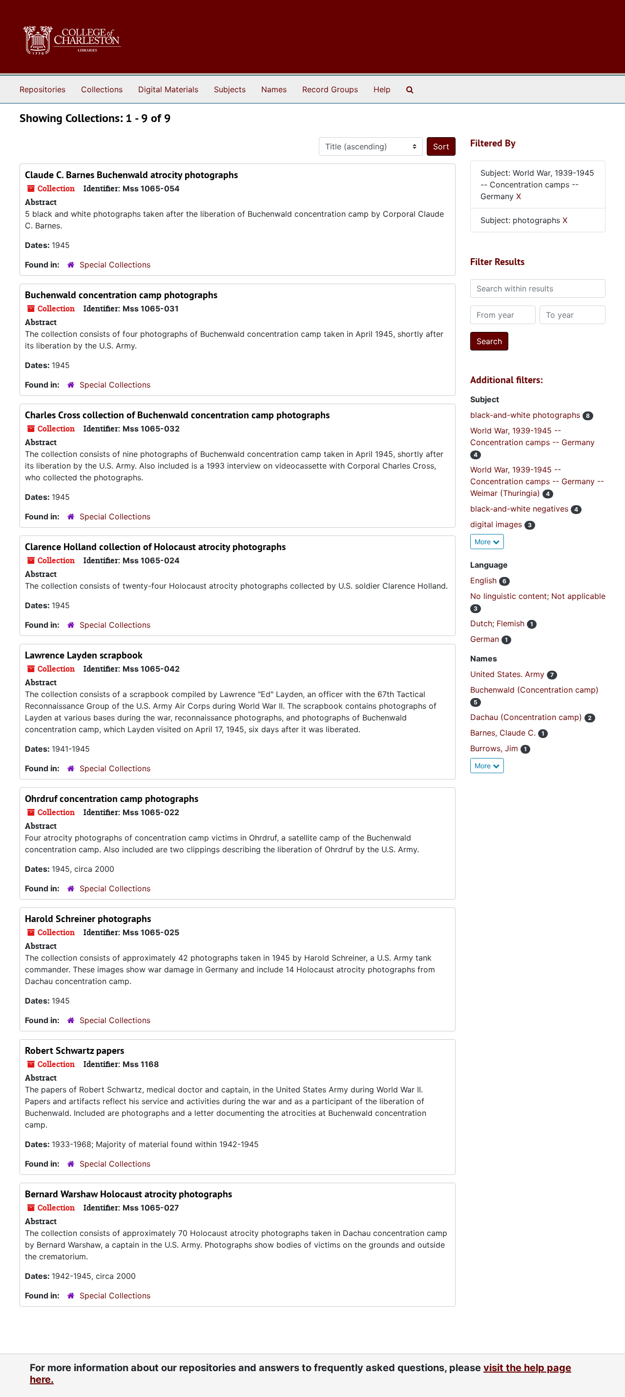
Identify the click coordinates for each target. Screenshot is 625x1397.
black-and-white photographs (526, 415)
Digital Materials (168, 89)
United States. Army (508, 674)
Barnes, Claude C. (504, 733)
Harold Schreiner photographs (88, 918)
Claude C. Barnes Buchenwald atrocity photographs (131, 174)
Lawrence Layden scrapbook (84, 655)
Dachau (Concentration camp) (527, 717)
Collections (102, 89)
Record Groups (330, 89)
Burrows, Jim (495, 748)
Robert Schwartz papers (74, 1050)
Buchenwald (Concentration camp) (534, 690)
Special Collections (115, 264)
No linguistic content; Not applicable (537, 596)
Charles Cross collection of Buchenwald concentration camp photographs (177, 415)
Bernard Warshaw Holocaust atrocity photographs (128, 1194)
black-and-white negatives (520, 509)
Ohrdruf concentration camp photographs (111, 798)
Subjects (230, 89)
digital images (497, 524)
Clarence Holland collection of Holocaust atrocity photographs (155, 546)
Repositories (42, 89)
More (484, 541)
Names (274, 89)
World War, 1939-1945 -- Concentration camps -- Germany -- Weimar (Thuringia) (537, 481)
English (484, 580)
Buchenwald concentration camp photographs (121, 294)
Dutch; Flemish (498, 623)
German (485, 639)
